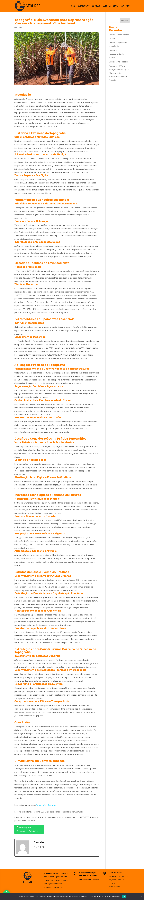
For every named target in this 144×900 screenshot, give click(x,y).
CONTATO (125, 6)
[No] (141, 896)
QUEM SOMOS (84, 6)
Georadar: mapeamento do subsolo (116, 54)
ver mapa (114, 886)
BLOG (115, 6)
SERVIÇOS (96, 6)
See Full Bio (39, 847)
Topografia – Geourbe (46, 805)
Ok (124, 896)
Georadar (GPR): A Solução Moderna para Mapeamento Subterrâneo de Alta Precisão (119, 73)
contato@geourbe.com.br (69, 768)
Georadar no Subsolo (118, 61)
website (57, 817)
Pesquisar (124, 20)
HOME (72, 6)
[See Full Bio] (46, 847)
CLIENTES (107, 6)
